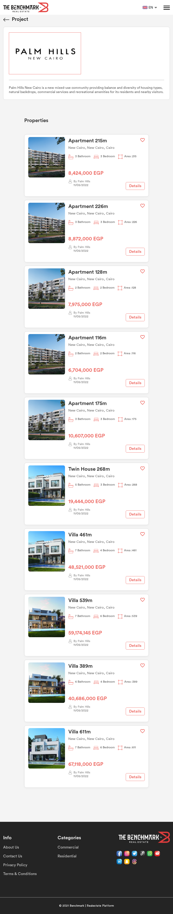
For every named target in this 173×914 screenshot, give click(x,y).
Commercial (68, 847)
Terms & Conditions (20, 874)
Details (135, 186)
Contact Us (12, 856)
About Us (11, 847)
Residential (67, 856)
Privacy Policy (15, 865)
